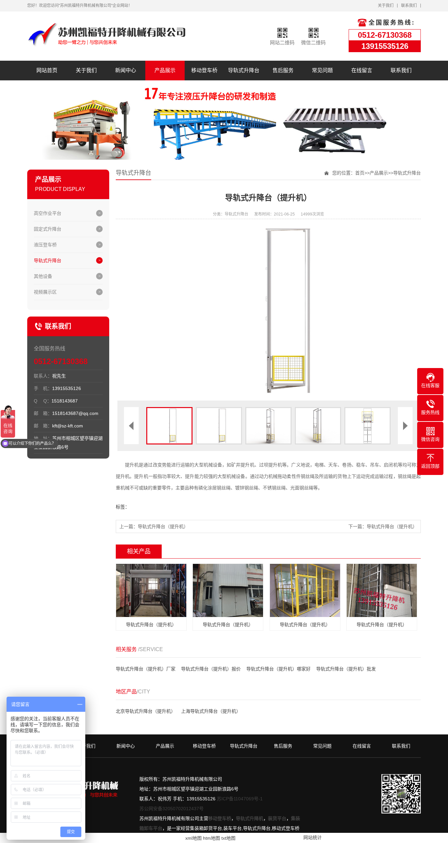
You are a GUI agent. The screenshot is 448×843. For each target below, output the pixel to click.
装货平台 (277, 818)
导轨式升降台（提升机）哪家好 (278, 668)
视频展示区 (45, 292)
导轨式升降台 (243, 70)
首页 (359, 172)
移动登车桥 (204, 70)
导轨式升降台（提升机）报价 (211, 668)
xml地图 (193, 838)
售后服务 (283, 70)
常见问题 (322, 70)
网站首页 (46, 70)
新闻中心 (125, 70)
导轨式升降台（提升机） (163, 526)
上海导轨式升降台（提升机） (211, 711)
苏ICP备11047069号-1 (240, 798)
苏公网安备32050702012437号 (171, 808)
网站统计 (312, 837)
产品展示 (164, 70)
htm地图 (211, 838)
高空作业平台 (47, 213)
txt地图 (228, 838)
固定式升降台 (47, 229)
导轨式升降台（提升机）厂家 (145, 668)
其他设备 (43, 276)
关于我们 (386, 5)
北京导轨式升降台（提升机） (145, 711)
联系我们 (409, 5)
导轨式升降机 (249, 818)
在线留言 (361, 70)
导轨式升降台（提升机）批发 (346, 668)
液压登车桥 (45, 244)
